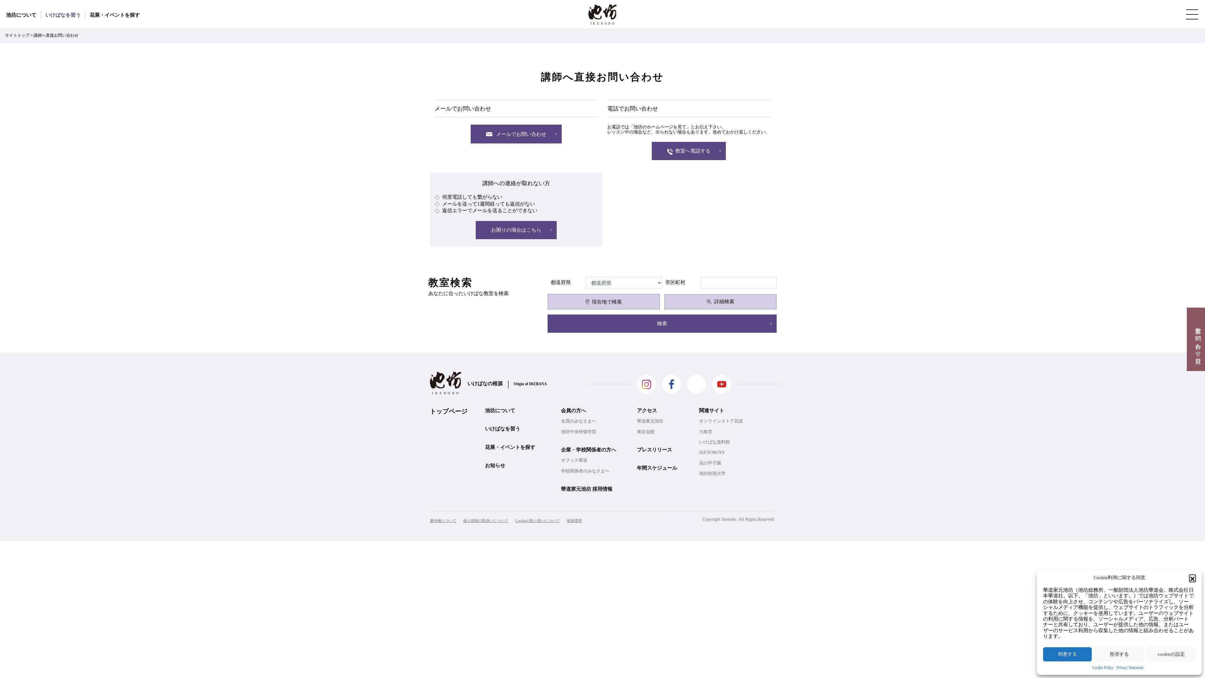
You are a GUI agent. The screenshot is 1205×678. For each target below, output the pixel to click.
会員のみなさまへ (578, 421)
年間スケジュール (657, 468)
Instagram (646, 384)
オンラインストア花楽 (721, 421)
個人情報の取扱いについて (485, 521)
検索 (662, 323)
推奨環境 (574, 521)
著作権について (443, 521)
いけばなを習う (63, 15)
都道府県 (561, 282)
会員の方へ (573, 410)
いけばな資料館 (714, 442)
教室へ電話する (692, 150)
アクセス (647, 410)
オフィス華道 (574, 460)
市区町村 (675, 282)
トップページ (449, 411)
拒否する (1119, 654)
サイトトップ (17, 35)
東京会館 (646, 431)
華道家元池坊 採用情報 (587, 489)
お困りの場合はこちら (516, 230)
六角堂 (705, 431)
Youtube (721, 384)
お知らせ (495, 465)
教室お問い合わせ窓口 (1198, 339)
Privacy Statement (1130, 667)
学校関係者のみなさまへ (585, 471)
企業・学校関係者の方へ (588, 449)
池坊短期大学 (712, 473)
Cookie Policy (1102, 667)
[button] (1192, 578)
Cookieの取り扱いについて (537, 521)
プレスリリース (654, 449)
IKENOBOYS (712, 452)
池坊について (21, 15)
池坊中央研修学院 (578, 431)
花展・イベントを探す (115, 15)
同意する (1067, 654)
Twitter (696, 384)
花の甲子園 (710, 463)
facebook (671, 384)
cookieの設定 (1171, 654)
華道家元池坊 (650, 421)
